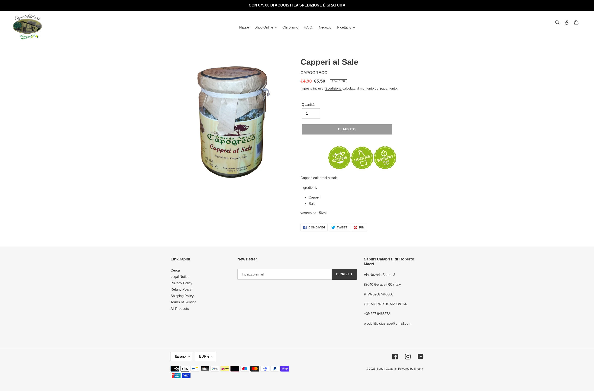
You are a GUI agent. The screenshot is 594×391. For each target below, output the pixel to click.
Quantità (308, 104)
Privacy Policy (181, 283)
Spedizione (333, 88)
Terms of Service (183, 302)
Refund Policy (181, 289)
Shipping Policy (182, 296)
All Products (180, 309)
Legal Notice (180, 277)
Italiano (180, 356)
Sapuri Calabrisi (387, 368)
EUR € (204, 356)
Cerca (175, 270)
